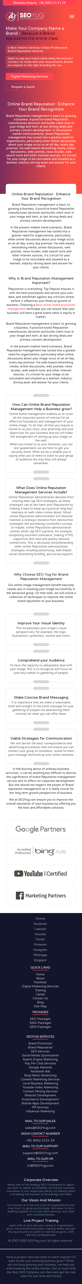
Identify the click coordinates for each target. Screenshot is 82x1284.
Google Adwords (40, 1067)
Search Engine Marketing (40, 1059)
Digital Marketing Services (29, 76)
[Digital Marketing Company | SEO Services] (26, 21)
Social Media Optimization (40, 1055)
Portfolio (40, 982)
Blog (40, 1002)
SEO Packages (40, 1019)
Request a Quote (23, 87)
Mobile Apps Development (40, 1103)
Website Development (40, 1095)
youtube (40, 934)
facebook (40, 923)
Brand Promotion (40, 1043)
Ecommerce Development (40, 1099)
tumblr (40, 939)
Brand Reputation (40, 1047)
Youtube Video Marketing (40, 1087)
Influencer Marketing (40, 1111)
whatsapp (40, 955)
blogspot (40, 960)
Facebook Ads (40, 1071)
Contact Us (40, 998)
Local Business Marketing (40, 1083)
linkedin (40, 929)
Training (40, 990)
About (40, 978)
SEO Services (40, 1051)
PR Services (40, 1107)
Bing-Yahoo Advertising (40, 1075)
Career (40, 994)
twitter (40, 918)
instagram (40, 949)
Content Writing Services (40, 1091)
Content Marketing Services (40, 1079)
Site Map (40, 1006)
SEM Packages (40, 1027)
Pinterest (40, 944)
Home (40, 974)
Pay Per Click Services (40, 1063)
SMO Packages (40, 1023)
